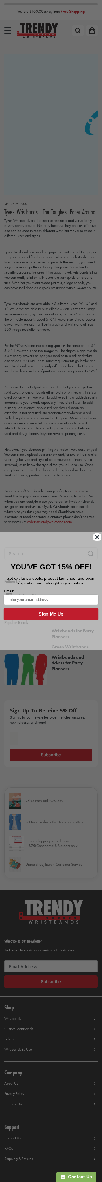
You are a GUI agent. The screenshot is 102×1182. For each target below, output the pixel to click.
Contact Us (78, 1176)
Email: (9, 591)
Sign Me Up (51, 614)
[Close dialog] (97, 537)
